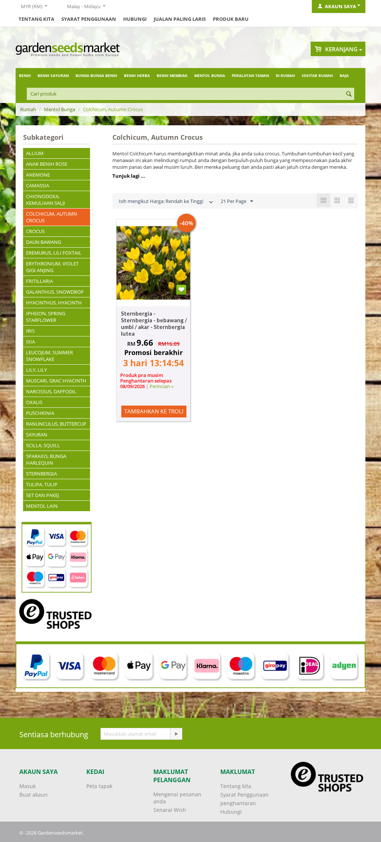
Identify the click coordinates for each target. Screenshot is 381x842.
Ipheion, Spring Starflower (45, 316)
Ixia (30, 341)
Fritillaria (39, 281)
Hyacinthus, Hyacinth (54, 302)
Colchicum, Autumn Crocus (51, 217)
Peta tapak (99, 786)
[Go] (176, 733)
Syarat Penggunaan (88, 19)
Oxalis (34, 402)
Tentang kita (36, 19)
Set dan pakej (42, 495)
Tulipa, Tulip (41, 484)
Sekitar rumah (317, 75)
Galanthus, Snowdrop (55, 291)
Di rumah (285, 75)
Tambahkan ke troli (153, 411)
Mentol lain (42, 506)
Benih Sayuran (53, 75)
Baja (344, 75)
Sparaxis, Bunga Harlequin (46, 459)
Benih (25, 75)
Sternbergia (41, 473)
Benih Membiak (172, 75)
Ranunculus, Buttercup (56, 423)
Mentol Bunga (209, 75)
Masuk (27, 786)
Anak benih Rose (46, 164)
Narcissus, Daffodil (51, 391)
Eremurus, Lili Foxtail (53, 252)
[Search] (348, 94)
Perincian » (161, 386)
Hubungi (135, 19)
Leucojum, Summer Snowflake (49, 355)
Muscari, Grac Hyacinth (56, 380)
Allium (35, 153)
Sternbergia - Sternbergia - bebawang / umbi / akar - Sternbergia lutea (154, 323)
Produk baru (231, 19)
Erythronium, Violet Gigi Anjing (52, 267)
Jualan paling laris (180, 19)
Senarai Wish (169, 809)
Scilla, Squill (43, 445)
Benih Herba (137, 75)
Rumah (28, 109)
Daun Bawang (43, 242)
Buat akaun (33, 794)
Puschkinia (40, 413)
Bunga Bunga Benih (96, 75)
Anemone (38, 174)
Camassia (37, 185)
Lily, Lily (36, 370)
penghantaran (238, 803)
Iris (30, 331)
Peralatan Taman (250, 75)
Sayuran (36, 434)
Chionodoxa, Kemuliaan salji (45, 199)
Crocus (35, 231)
